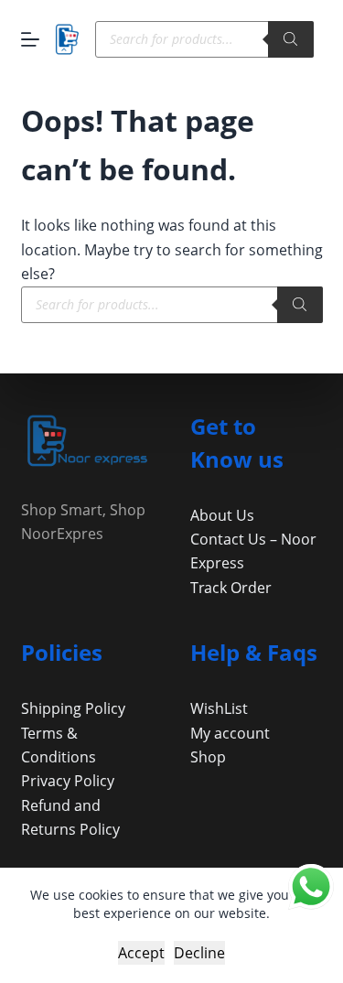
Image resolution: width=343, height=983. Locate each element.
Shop (208, 757)
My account (230, 733)
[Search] (291, 39)
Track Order (231, 588)
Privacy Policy (67, 781)
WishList (219, 708)
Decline (199, 953)
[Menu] (30, 39)
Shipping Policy (73, 708)
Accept (141, 953)
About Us (222, 515)
